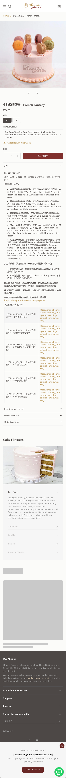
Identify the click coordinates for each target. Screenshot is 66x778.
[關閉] (62, 745)
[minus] (6, 156)
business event (42, 678)
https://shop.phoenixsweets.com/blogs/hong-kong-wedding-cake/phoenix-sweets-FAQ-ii (50, 331)
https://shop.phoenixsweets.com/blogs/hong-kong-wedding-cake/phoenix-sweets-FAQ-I (50, 315)
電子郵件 (9, 721)
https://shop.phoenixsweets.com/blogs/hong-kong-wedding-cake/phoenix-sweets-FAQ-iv (50, 363)
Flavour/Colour (10, 126)
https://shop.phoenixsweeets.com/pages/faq (24, 300)
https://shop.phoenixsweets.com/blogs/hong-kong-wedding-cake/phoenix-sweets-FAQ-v (50, 379)
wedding (31, 678)
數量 (5, 149)
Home (6, 15)
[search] (9, 6)
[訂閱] (59, 721)
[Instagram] (37, 740)
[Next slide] (37, 92)
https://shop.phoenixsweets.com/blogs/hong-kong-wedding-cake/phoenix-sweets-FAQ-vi (50, 395)
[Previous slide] (28, 92)
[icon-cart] (59, 6)
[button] (43, 156)
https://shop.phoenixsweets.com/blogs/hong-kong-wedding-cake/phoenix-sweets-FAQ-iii (50, 347)
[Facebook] (29, 740)
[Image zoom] (33, 54)
